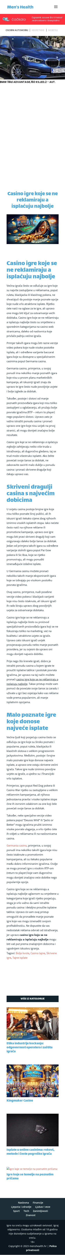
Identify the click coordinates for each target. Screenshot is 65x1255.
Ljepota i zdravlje (21, 1206)
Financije (38, 1202)
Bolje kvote (22, 953)
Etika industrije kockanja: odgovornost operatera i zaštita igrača (30, 1047)
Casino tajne (38, 953)
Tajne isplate (19, 957)
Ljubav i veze (42, 1206)
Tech (26, 1211)
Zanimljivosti (40, 1211)
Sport (16, 1211)
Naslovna (23, 1202)
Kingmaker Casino (20, 1101)
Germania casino (17, 845)
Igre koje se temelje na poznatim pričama (30, 1176)
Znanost (31, 1215)
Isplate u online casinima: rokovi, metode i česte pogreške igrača (30, 1152)
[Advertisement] (32, 118)
